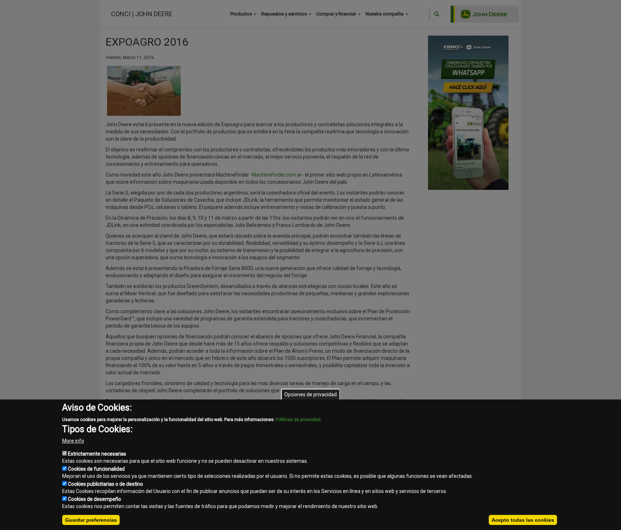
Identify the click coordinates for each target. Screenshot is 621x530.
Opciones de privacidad (310, 394)
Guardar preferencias (91, 520)
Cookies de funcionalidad (96, 469)
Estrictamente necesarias (97, 454)
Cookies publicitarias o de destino (105, 484)
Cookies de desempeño (94, 499)
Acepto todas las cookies (523, 520)
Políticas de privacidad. (299, 419)
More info (73, 441)
